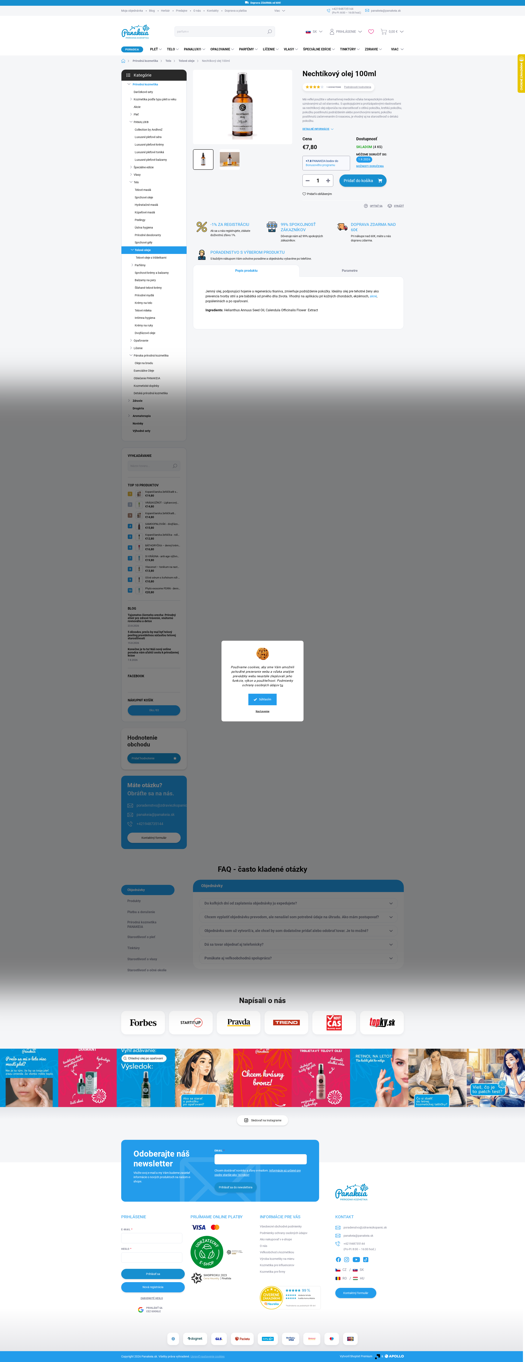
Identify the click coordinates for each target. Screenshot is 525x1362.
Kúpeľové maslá (145, 212)
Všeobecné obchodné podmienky (281, 1226)
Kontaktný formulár (154, 837)
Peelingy (140, 220)
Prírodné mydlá (144, 295)
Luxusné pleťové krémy (149, 144)
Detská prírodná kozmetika (151, 393)
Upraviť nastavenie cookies (208, 1356)
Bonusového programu (320, 165)
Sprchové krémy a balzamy (152, 272)
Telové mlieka (143, 310)
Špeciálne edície (144, 167)
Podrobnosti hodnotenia (357, 87)
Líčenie (138, 348)
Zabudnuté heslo (151, 1298)
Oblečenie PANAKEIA (147, 378)
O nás (197, 10)
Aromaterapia (142, 416)
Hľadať (269, 31)
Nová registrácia (153, 1287)
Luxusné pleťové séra (148, 137)
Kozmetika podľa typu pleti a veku (155, 99)
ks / (154, 710)
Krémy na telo (143, 303)
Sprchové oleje (144, 197)
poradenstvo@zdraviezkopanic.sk (164, 805)
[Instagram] (347, 1259)
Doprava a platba (236, 10)
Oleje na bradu (144, 363)
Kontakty (213, 10)
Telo (136, 182)
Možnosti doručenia (370, 166)
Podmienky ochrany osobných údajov (283, 1233)
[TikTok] (366, 1259)
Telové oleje (143, 250)
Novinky (138, 423)
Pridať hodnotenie (143, 758)
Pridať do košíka (358, 180)
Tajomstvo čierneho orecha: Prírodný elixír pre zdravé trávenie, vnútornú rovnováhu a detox (152, 618)
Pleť (136, 114)
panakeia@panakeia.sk (156, 814)
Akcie (137, 107)
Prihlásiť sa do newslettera (235, 1187)
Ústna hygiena (144, 227)
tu (281, 685)
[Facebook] (338, 1259)
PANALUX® (141, 122)
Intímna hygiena (145, 317)
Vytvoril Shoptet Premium (356, 1356)
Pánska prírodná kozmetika (151, 355)
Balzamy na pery (145, 280)
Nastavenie (262, 711)
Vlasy (137, 174)
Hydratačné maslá (146, 204)
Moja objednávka (132, 10)
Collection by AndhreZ (148, 129)
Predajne (181, 10)
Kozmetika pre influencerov (277, 1265)
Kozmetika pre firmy (272, 1271)
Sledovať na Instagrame (266, 1120)
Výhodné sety (141, 430)
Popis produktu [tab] (246, 271)
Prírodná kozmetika (145, 84)
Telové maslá (143, 189)
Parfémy (140, 265)
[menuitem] (154, 49)
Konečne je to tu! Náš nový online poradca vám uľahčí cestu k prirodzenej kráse (153, 652)
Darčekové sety (143, 92)
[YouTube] (356, 1259)
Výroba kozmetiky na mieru (277, 1258)
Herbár (165, 10)
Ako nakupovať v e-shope (276, 1239)
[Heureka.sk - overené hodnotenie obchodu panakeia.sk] (290, 1297)
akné (373, 296)
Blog (152, 10)
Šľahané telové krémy (148, 287)
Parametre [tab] (350, 271)
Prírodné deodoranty (148, 235)
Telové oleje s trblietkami (151, 257)
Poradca (132, 49)
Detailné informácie (315, 129)
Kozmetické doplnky (146, 385)
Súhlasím (265, 699)
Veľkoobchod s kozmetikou (277, 1252)
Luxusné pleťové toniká (149, 152)
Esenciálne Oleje (144, 370)
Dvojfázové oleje (145, 333)
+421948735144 (150, 824)
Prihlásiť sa (153, 1274)
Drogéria (138, 408)
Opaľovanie (141, 340)
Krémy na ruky (144, 325)
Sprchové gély (143, 242)
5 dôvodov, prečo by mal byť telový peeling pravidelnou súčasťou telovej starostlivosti (152, 635)
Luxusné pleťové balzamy (151, 159)
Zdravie (138, 400)
